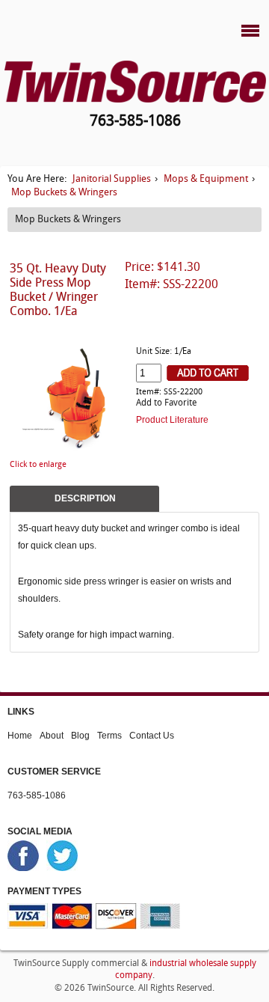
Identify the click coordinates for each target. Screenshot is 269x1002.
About (52, 735)
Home (19, 735)
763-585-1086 (36, 795)
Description (85, 498)
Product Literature (172, 420)
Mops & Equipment (206, 179)
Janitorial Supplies (111, 179)
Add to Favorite (166, 403)
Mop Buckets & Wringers (64, 193)
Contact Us (151, 735)
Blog (80, 735)
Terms (109, 735)
